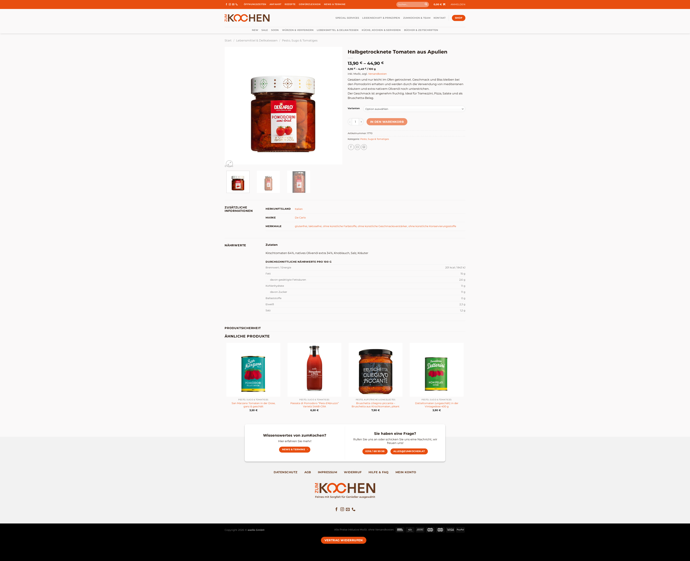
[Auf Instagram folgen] (230, 4)
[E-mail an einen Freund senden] (357, 147)
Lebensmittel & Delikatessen (337, 30)
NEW (255, 30)
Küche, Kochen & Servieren (381, 30)
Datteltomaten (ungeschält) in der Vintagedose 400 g (436, 405)
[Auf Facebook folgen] (226, 4)
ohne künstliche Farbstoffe (339, 226)
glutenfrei (301, 226)
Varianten (354, 108)
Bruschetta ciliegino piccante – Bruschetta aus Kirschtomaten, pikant (375, 405)
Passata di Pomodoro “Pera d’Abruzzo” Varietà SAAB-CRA (314, 405)
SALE (264, 30)
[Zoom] (229, 163)
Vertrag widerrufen (344, 540)
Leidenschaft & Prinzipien (381, 18)
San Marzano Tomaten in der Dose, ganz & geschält (253, 405)
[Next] (335, 107)
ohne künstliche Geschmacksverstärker (382, 226)
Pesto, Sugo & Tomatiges (300, 40)
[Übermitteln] (426, 4)
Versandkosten (377, 73)
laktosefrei (315, 226)
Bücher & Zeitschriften (421, 30)
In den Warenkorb (387, 122)
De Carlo (300, 217)
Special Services (347, 18)
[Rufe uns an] (237, 4)
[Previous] (231, 107)
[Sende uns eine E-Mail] (233, 4)
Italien (299, 209)
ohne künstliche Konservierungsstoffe (432, 226)
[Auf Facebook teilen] (351, 147)
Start (228, 40)
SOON (275, 30)
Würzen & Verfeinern (298, 30)
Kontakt (440, 18)
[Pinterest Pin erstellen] (364, 147)
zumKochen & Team (416, 18)
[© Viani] (283, 105)
